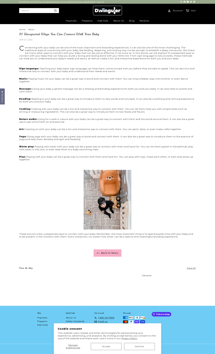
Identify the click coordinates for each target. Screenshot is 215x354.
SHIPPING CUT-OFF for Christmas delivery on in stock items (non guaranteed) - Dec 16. (61, 2)
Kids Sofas (42, 325)
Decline (139, 346)
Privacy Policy (129, 338)
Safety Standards (75, 321)
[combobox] (39, 10)
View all (191, 268)
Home (22, 29)
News (31, 29)
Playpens (87, 21)
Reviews (144, 21)
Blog (131, 21)
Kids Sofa (103, 21)
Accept (106, 346)
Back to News (109, 252)
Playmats (71, 21)
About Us (118, 21)
